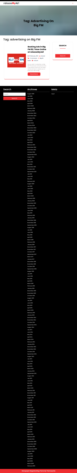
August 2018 (30, 227)
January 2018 (30, 244)
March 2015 (30, 310)
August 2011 (30, 398)
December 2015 (31, 291)
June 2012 (30, 381)
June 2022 (30, 162)
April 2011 (29, 405)
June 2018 (30, 232)
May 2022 (29, 164)
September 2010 (31, 422)
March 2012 (30, 388)
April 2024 (30, 120)
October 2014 (31, 322)
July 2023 (29, 135)
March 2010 (30, 434)
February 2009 (31, 466)
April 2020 (30, 193)
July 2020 (29, 186)
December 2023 (31, 128)
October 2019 (31, 205)
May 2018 (29, 235)
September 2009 (32, 449)
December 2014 (31, 317)
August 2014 (30, 327)
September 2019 (31, 208)
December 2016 (31, 261)
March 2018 (30, 239)
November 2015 (31, 293)
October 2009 (31, 446)
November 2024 (31, 115)
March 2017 (30, 256)
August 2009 (30, 451)
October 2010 (31, 419)
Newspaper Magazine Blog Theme (33, 471)
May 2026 (29, 101)
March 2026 (30, 106)
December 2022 (31, 147)
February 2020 (31, 198)
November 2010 (31, 417)
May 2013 (29, 363)
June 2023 (30, 137)
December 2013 (31, 346)
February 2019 (31, 215)
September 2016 (31, 269)
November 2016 (31, 264)
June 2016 (30, 276)
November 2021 (31, 166)
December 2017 (31, 247)
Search (62, 45)
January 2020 (31, 201)
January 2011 (30, 412)
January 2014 (31, 344)
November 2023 (31, 130)
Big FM (41, 58)
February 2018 (31, 242)
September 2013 (31, 354)
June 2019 (30, 210)
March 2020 (30, 196)
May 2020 (29, 191)
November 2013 (31, 349)
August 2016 (30, 271)
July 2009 (29, 454)
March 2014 (30, 339)
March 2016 (30, 283)
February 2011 (31, 410)
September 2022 (32, 154)
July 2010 (29, 424)
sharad (43, 56)
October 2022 (31, 152)
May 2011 (29, 402)
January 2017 (30, 259)
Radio (29, 60)
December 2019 (31, 203)
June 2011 (29, 400)
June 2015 (30, 303)
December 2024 (31, 113)
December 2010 (31, 415)
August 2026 (30, 94)
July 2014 (29, 329)
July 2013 (29, 359)
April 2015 (29, 308)
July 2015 (29, 300)
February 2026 (31, 108)
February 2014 (31, 342)
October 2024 (31, 118)
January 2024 (31, 125)
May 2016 (29, 278)
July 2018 (29, 230)
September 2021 (31, 171)
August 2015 (30, 298)
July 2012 (29, 378)
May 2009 (30, 458)
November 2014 (31, 320)
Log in (53, 94)
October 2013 (31, 351)
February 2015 (31, 312)
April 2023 (30, 142)
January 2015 (31, 315)
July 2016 (29, 274)
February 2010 (31, 436)
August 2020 (30, 183)
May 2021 (29, 179)
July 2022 (29, 159)
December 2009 (31, 441)
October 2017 (31, 252)
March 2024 (30, 123)
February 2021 (31, 181)
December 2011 (31, 393)
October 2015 (31, 295)
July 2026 (29, 96)
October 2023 (31, 132)
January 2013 (30, 371)
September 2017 (31, 254)
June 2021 (30, 176)
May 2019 (29, 213)
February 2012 (31, 390)
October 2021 (31, 169)
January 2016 (30, 288)
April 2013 (29, 366)
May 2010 (29, 429)
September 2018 (31, 225)
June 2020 (30, 188)
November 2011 (31, 395)
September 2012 (31, 373)
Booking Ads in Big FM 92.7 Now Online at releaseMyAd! (37, 49)
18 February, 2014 (33, 56)
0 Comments (33, 58)
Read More (34, 74)
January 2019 (30, 218)
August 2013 (30, 356)
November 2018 (31, 222)
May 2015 (29, 305)
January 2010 (30, 439)
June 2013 (30, 361)
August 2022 (30, 157)
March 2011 (30, 407)
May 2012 (29, 383)
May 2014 (29, 334)
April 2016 (29, 281)
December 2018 (31, 220)
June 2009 (30, 456)
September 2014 (32, 325)
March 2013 (30, 368)
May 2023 (29, 140)
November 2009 (31, 444)
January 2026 (31, 111)
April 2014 (29, 337)
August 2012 (30, 376)
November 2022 (31, 149)
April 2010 (29, 432)
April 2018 (29, 237)
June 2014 (30, 332)
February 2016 (31, 286)
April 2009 (30, 461)
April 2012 (29, 385)
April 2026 (30, 103)
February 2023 (31, 145)
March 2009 (30, 463)
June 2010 (30, 427)
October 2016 (31, 266)
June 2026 (30, 98)
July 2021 (29, 174)
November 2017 (31, 249)
